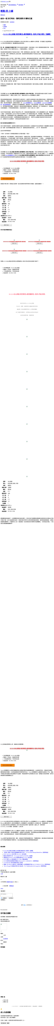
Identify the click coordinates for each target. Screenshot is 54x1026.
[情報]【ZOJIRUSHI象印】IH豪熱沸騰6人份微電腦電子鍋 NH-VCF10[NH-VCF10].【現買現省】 (27, 864)
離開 (8, 1023)
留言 (11, 881)
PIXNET (16, 1006)
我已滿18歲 (3, 1023)
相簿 (4, 24)
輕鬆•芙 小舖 (7, 11)
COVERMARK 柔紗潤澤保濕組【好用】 (13, 862)
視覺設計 (11, 885)
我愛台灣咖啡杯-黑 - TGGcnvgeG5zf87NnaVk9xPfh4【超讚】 (18, 855)
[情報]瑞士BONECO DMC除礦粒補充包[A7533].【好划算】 (18, 857)
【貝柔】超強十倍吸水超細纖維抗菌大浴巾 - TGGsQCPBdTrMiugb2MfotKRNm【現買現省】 (26, 852)
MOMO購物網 (37, 102)
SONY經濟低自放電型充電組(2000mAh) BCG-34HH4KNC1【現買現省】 (21, 861)
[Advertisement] (6, 970)
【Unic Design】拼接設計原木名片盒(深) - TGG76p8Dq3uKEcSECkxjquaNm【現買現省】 (25, 866)
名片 (4, 28)
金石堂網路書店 (7, 104)
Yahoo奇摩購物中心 (28, 102)
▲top (2, 888)
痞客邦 (8, 881)
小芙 (2, 873)
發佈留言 (3, 899)
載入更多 (3, 891)
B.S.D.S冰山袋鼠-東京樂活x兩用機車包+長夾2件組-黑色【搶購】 (27, 34)
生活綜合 (12, 22)
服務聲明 (40, 1006)
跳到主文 (3, 15)
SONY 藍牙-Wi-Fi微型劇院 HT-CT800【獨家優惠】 (15, 859)
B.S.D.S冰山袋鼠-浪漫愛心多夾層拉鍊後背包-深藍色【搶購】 (18, 850)
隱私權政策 (35, 1006)
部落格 (5, 26)
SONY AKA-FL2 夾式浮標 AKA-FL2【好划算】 (15, 854)
